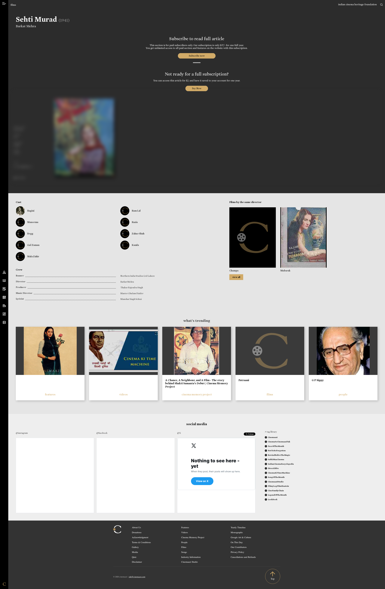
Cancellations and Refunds (243, 556)
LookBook (272, 499)
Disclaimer (137, 561)
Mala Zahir (33, 256)
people (343, 394)
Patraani (244, 380)
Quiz (134, 556)
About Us (136, 527)
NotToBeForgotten (277, 450)
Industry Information (191, 556)
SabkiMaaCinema (276, 459)
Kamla (135, 245)
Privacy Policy (237, 551)
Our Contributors (239, 547)
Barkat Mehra (26, 26)
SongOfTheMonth (276, 477)
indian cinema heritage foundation (357, 4)
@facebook (101, 433)
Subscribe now (197, 55)
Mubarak (285, 270)
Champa (233, 270)
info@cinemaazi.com (137, 576)
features (50, 394)
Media (135, 551)
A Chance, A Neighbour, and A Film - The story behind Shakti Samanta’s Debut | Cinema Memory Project (196, 383)
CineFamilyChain (276, 490)
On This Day (237, 542)
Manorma (32, 222)
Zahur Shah (138, 233)
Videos (184, 532)
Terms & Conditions (141, 542)
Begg (30, 233)
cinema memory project (197, 394)
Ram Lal (136, 210)
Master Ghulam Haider (131, 293)
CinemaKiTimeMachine (279, 473)
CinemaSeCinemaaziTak (279, 442)
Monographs (237, 532)
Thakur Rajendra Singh (131, 287)
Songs (184, 551)
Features (185, 527)
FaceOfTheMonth (276, 446)
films (13, 4)
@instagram (22, 433)
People (184, 542)
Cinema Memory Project (192, 537)
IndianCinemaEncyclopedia (281, 464)
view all (236, 277)
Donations (137, 532)
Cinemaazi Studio (189, 561)
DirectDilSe (273, 468)
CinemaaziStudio (276, 482)
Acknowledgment (140, 537)
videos (123, 394)
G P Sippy (318, 380)
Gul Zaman (33, 245)
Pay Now (197, 88)
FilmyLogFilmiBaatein (278, 486)
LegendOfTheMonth (277, 495)
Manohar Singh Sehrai (131, 299)
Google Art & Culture (241, 537)
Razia (135, 222)
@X (179, 433)
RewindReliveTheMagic (279, 455)
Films (183, 547)
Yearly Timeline (238, 527)
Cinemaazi (272, 437)
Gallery (135, 547)
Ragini (30, 210)
